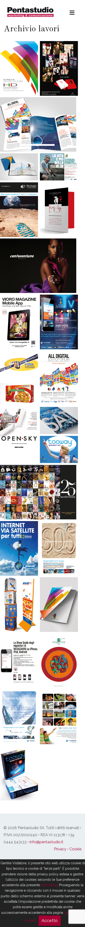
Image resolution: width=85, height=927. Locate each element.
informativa (49, 885)
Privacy (60, 849)
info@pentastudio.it (46, 842)
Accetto (50, 920)
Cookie (75, 849)
